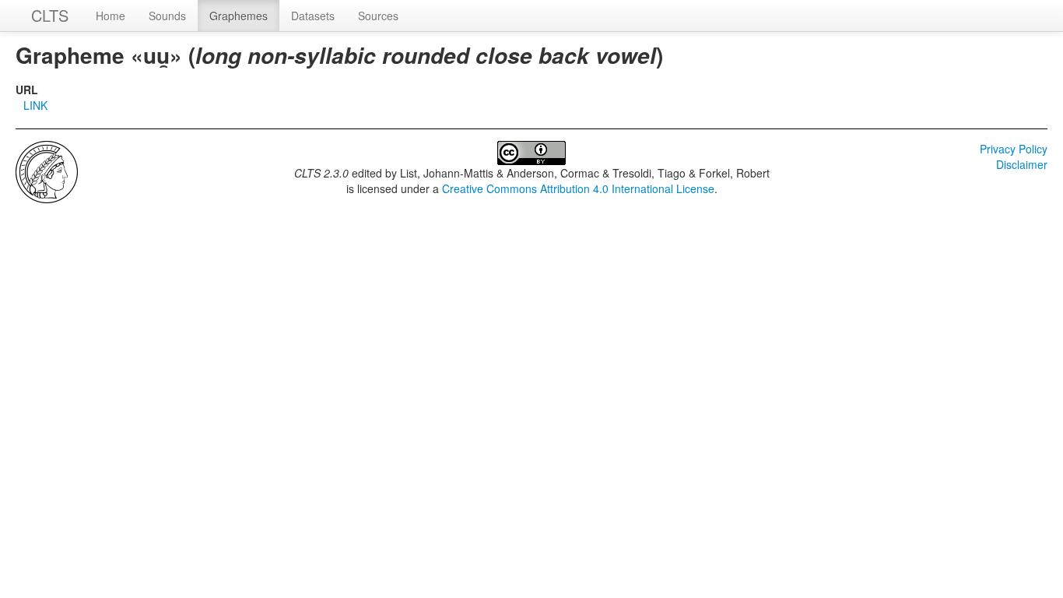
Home (110, 15)
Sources (378, 15)
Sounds (167, 15)
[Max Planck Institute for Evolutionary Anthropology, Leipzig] (47, 170)
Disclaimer (1021, 164)
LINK (35, 105)
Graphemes (238, 15)
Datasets (313, 15)
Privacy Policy (1013, 149)
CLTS (49, 15)
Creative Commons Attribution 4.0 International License (578, 188)
